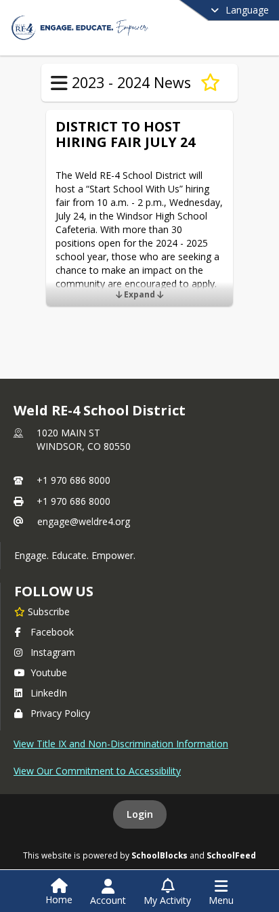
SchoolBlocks (159, 855)
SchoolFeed (231, 855)
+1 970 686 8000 (73, 480)
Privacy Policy (60, 713)
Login (140, 814)
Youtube (48, 672)
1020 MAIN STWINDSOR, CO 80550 (84, 439)
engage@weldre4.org (83, 521)
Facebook (52, 631)
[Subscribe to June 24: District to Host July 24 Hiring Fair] (210, 82)
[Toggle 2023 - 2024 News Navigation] (59, 83)
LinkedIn (48, 692)
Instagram (52, 652)
